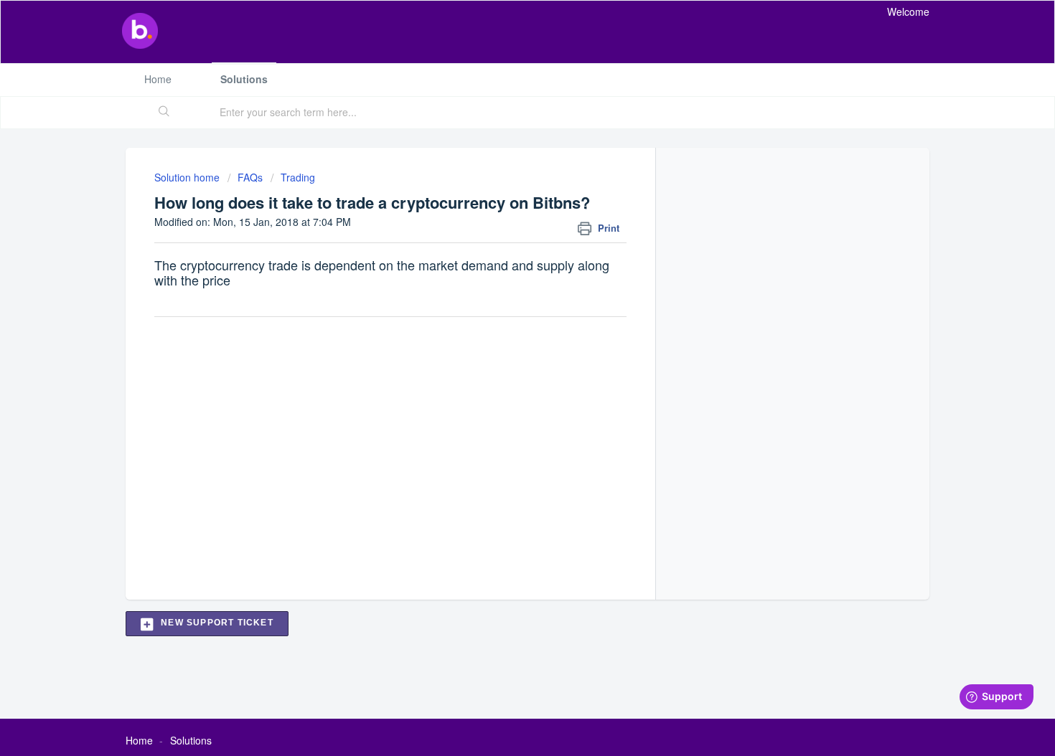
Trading (298, 177)
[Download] (500, 188)
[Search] (164, 112)
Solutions (244, 79)
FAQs (250, 177)
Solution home (188, 177)
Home (158, 79)
